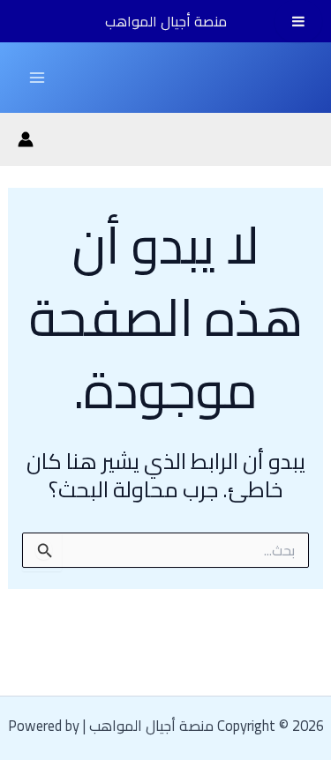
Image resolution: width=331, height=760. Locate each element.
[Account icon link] (26, 139)
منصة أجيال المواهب (166, 21)
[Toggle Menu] (298, 21)
